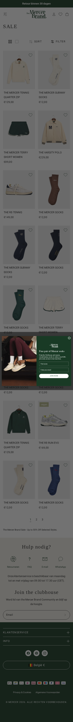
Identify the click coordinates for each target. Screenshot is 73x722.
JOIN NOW (54, 376)
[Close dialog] (69, 338)
